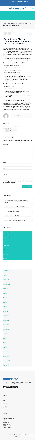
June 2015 (5, 297)
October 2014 (6, 324)
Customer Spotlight (7, 232)
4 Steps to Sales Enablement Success (11, 126)
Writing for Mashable (9, 75)
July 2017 (5, 275)
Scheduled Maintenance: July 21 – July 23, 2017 (14, 206)
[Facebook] (13, 437)
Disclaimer (22, 434)
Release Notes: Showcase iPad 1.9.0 (11, 215)
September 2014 (6, 329)
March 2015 (5, 311)
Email (4, 168)
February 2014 (6, 351)
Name (4, 162)
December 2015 (6, 279)
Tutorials (5, 258)
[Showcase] (17, 8)
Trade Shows (5, 254)
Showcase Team (17, 115)
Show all (30, 34)
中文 (26, 434)
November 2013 (6, 365)
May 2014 (5, 342)
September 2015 (6, 284)
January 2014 (6, 356)
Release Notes (6, 245)
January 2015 (6, 320)
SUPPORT (5, 403)
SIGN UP (5, 407)
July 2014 (5, 338)
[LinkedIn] (22, 437)
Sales (4, 250)
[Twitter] (16, 437)
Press (4, 241)
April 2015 (5, 306)
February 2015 (6, 315)
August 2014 (5, 333)
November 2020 (6, 270)
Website (5, 174)
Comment (5, 144)
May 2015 (5, 302)
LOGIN (17, 4)
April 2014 (5, 347)
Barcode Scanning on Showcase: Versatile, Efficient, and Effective (16, 201)
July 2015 (5, 293)
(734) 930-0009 (11, 1)
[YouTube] (19, 437)
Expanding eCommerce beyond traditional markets (15, 220)
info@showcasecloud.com (22, 1)
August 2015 (5, 288)
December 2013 (6, 360)
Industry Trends (6, 237)
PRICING (5, 400)
